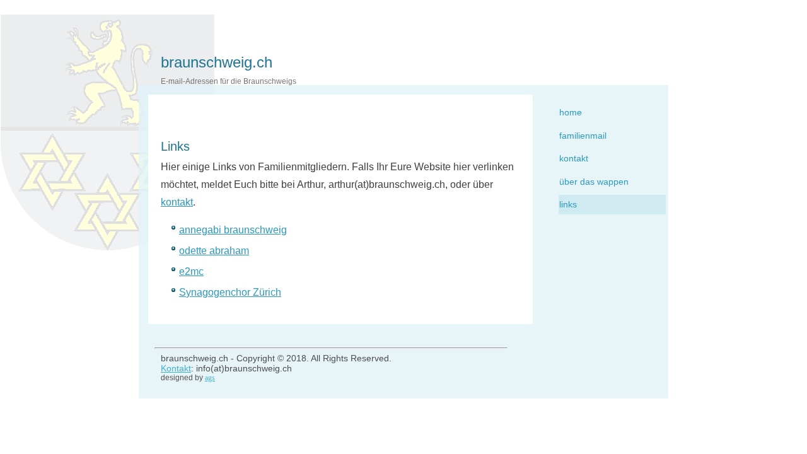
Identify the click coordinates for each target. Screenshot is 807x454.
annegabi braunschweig (233, 229)
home (570, 112)
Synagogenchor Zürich (230, 292)
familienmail (583, 136)
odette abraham (214, 250)
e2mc (191, 271)
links (568, 204)
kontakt (573, 158)
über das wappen (594, 182)
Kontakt (176, 368)
